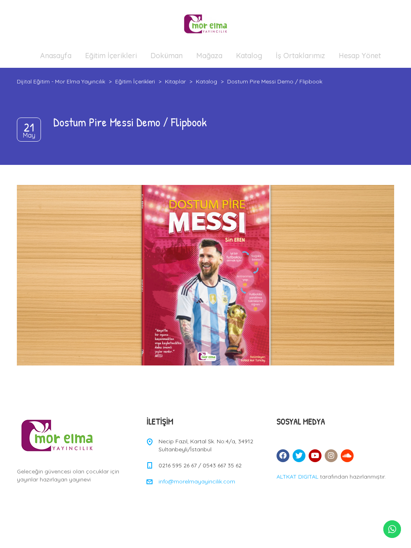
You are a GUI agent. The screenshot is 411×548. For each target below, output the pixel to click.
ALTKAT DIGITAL (297, 476)
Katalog (249, 55)
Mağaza (209, 55)
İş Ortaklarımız (300, 55)
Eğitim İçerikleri (111, 55)
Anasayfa (55, 55)
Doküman (167, 55)
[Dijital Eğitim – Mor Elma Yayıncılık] (205, 24)
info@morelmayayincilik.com (197, 481)
